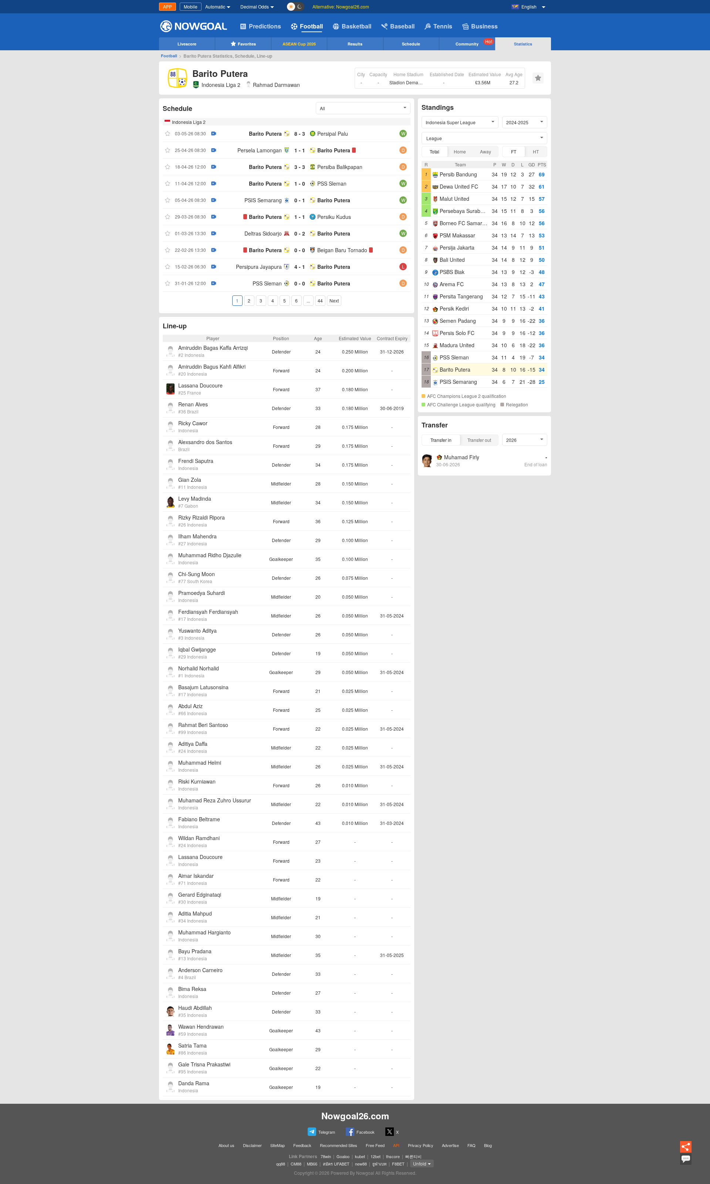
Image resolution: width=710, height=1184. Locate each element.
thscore (393, 1156)
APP (167, 6)
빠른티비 (413, 1156)
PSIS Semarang (263, 200)
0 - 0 (299, 250)
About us (226, 1145)
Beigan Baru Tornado (342, 250)
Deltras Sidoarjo (263, 233)
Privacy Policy (420, 1145)
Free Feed (375, 1145)
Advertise (450, 1145)
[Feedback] (686, 1164)
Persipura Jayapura (259, 266)
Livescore (187, 44)
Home (460, 151)
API (396, 1145)
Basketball (356, 26)
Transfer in (441, 440)
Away (485, 151)
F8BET (398, 1164)
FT (513, 151)
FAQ (471, 1145)
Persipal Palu (332, 133)
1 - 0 (299, 183)
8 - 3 (299, 133)
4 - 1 (299, 266)
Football (311, 26)
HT (536, 151)
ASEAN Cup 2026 (299, 44)
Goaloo (343, 1156)
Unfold (419, 1163)
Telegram (326, 1132)
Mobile (190, 6)
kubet (360, 1156)
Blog (488, 1145)
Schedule (411, 44)
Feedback (302, 1145)
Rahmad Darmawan (276, 84)
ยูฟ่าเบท (379, 1164)
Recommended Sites (338, 1145)
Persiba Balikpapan (339, 166)
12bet (376, 1156)
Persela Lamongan (259, 150)
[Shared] (686, 1151)
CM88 (296, 1164)
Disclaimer (252, 1145)
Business (484, 26)
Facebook (365, 1132)
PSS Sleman (331, 183)
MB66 (312, 1164)
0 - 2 (299, 233)
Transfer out (479, 440)
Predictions (265, 26)
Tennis (442, 26)
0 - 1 (299, 200)
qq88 (280, 1164)
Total (434, 151)
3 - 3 (299, 166)
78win (326, 1156)
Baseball (402, 26)
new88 (361, 1164)
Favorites (247, 44)
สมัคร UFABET (336, 1164)
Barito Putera (265, 133)
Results (355, 44)
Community (474, 42)
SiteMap (277, 1145)
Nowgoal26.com (355, 1115)
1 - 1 (299, 150)
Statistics (523, 44)
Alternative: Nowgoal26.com (340, 6)
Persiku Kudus (334, 216)
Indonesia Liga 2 (221, 84)
